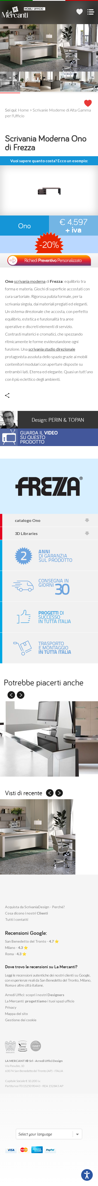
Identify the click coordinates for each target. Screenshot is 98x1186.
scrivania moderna (29, 281)
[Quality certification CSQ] (23, 1047)
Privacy (10, 1007)
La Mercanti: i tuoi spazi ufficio (39, 1001)
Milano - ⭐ (16, 947)
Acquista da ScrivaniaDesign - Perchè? (35, 907)
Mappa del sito (16, 1013)
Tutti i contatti (16, 919)
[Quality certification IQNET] (35, 1047)
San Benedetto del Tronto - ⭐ (32, 941)
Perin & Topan (58, 419)
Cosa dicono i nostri (26, 913)
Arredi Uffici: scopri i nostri (34, 995)
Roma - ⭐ (15, 954)
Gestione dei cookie (20, 1020)
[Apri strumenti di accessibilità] (87, 1175)
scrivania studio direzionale (51, 349)
